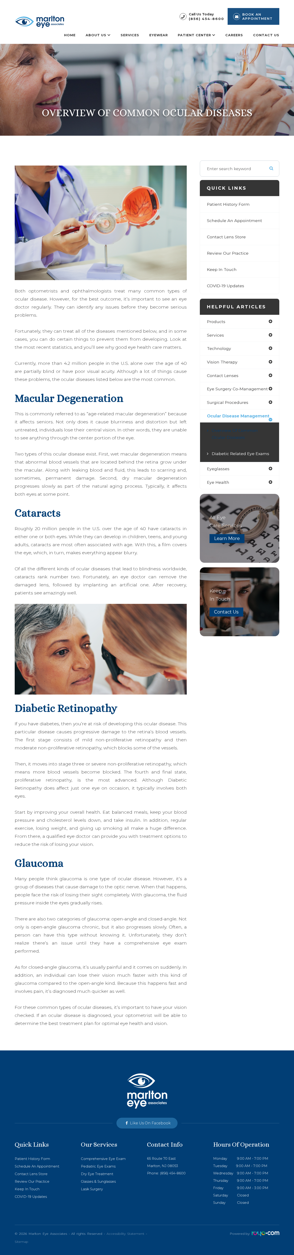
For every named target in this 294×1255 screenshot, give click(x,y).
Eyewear (158, 35)
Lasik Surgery (92, 1189)
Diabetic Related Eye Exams (240, 453)
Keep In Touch (222, 269)
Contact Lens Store (226, 236)
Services (130, 35)
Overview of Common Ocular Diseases (235, 434)
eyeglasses (218, 468)
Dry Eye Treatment (97, 1174)
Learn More (227, 538)
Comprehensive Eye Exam (103, 1159)
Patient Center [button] (194, 35)
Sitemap (21, 1242)
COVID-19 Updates (225, 285)
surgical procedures (227, 402)
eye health (218, 482)
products (216, 321)
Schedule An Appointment (234, 220)
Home (70, 35)
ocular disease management (238, 416)
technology (219, 348)
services (215, 335)
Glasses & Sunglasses (98, 1181)
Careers (234, 35)
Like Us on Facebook (150, 1123)
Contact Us (266, 35)
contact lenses (222, 375)
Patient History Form (228, 204)
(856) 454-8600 (206, 19)
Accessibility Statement (125, 1234)
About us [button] (96, 35)
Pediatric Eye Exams (98, 1166)
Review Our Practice (228, 253)
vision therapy (222, 362)
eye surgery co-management (237, 388)
